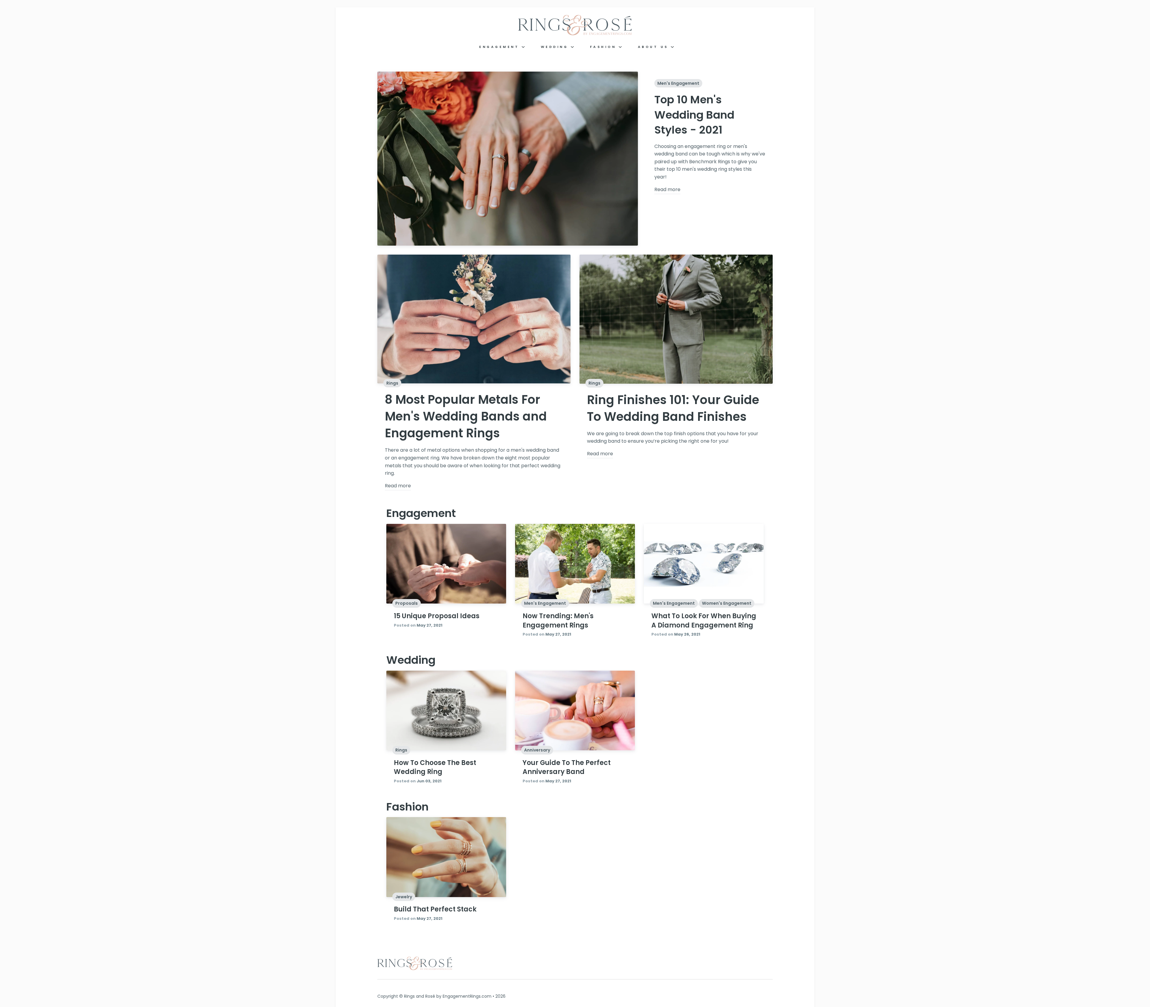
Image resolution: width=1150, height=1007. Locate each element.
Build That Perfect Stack (435, 909)
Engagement (500, 47)
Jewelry (403, 897)
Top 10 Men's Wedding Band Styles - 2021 (694, 114)
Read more (667, 189)
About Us (654, 47)
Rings (392, 383)
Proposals (406, 603)
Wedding (556, 47)
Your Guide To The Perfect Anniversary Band (567, 767)
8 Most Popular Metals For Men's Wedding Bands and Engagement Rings (466, 416)
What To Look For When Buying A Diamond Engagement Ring (703, 620)
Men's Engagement (678, 83)
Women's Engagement (726, 603)
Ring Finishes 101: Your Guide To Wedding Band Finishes (673, 408)
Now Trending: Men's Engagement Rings (558, 620)
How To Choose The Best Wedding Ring (435, 767)
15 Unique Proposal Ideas (436, 616)
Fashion (604, 47)
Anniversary (537, 750)
